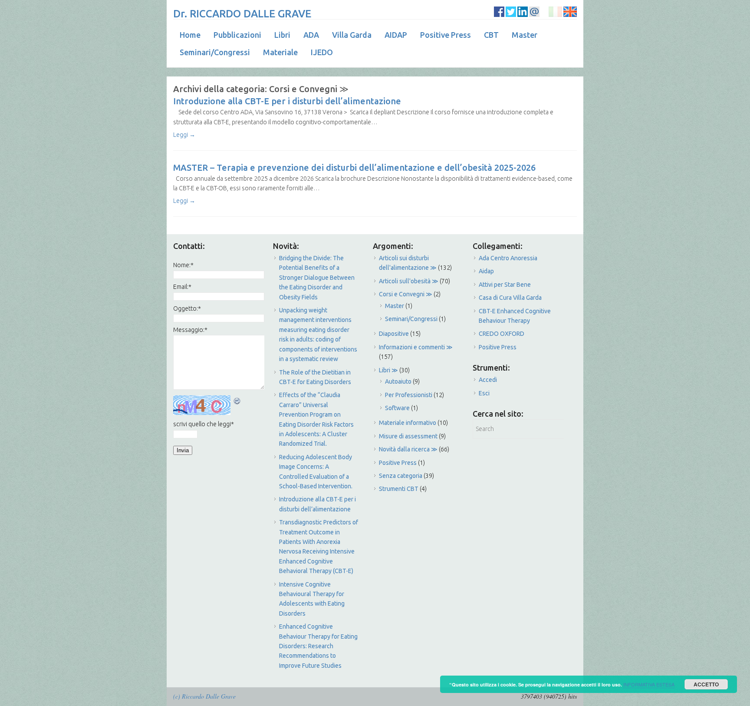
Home (190, 34)
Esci (484, 393)
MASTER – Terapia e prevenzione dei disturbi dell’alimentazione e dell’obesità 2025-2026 (354, 167)
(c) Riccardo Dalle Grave (204, 696)
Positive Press (445, 34)
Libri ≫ (388, 370)
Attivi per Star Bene (505, 284)
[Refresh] (237, 400)
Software (397, 407)
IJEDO (322, 52)
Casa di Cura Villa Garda (510, 297)
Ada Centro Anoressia (508, 258)
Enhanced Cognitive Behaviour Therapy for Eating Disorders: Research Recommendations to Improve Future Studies (318, 646)
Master (524, 34)
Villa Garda (352, 34)
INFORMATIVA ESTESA (648, 684)
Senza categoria (400, 475)
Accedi (488, 379)
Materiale (280, 52)
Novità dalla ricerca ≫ (408, 449)
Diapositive (394, 333)
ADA (311, 34)
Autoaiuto (398, 381)
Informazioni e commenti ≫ (416, 347)
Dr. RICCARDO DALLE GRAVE (242, 14)
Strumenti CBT (398, 488)
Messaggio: (190, 329)
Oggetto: (187, 308)
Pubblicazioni (237, 34)
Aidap (486, 271)
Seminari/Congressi (215, 52)
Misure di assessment (408, 436)
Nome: (183, 265)
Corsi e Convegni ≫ (405, 294)
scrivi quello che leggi (203, 424)
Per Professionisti (408, 394)
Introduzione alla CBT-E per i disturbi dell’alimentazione (287, 101)
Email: (182, 286)
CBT (491, 34)
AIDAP (396, 34)
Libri (282, 34)
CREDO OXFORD (501, 333)
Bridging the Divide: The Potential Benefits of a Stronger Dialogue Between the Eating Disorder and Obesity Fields (317, 278)
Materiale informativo (407, 422)
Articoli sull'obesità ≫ (408, 281)
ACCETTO (706, 684)
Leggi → (184, 134)
